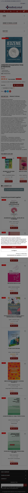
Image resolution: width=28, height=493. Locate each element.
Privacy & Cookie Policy (21, 253)
